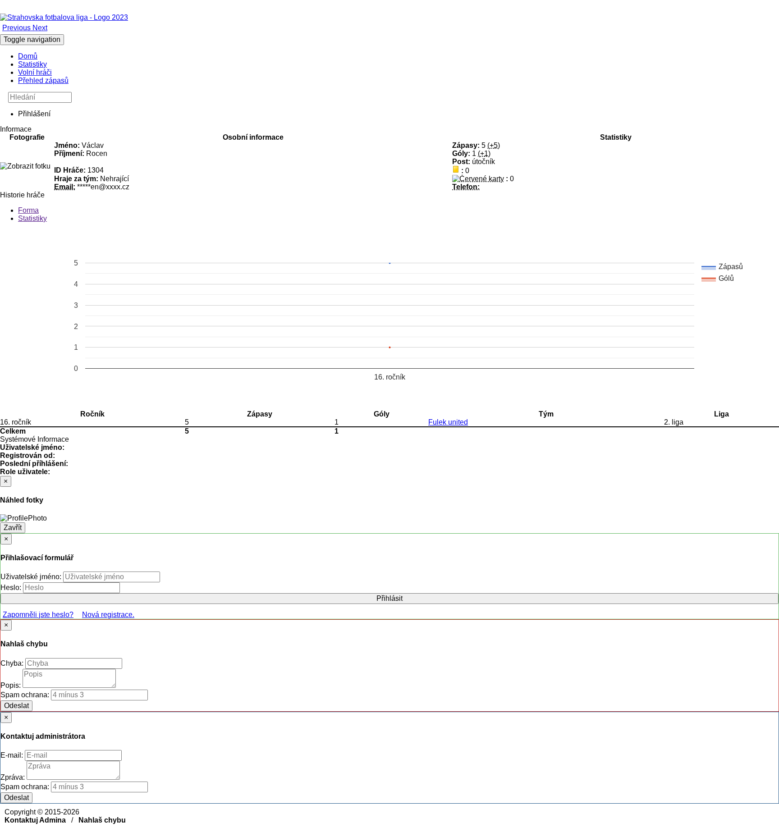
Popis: (11, 685)
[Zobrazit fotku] (25, 166)
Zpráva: (13, 777)
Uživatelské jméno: (31, 577)
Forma (28, 210)
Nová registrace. (108, 614)
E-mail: (12, 755)
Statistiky (32, 64)
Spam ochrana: (24, 695)
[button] (17, 28)
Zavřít (13, 527)
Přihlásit (389, 598)
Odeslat (16, 705)
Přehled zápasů (43, 80)
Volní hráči (35, 72)
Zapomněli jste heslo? (38, 614)
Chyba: (12, 663)
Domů (27, 56)
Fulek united (448, 422)
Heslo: (11, 587)
